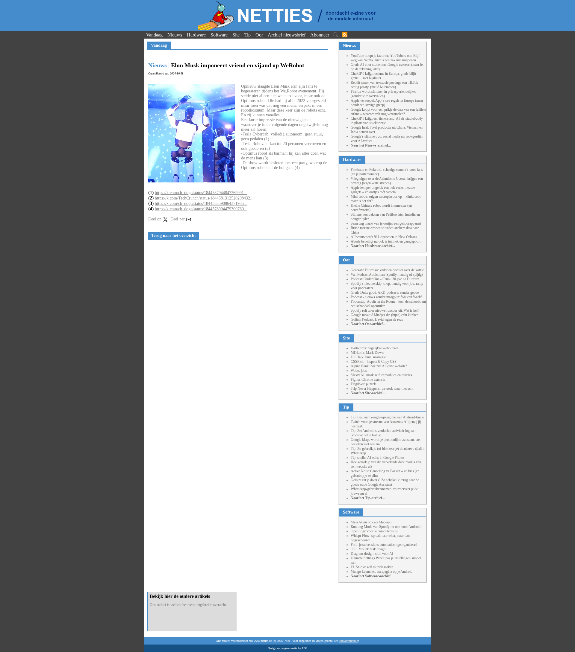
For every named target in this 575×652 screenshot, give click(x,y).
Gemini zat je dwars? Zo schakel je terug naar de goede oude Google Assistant (385, 482)
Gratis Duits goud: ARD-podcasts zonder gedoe (385, 292)
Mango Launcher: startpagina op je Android (381, 571)
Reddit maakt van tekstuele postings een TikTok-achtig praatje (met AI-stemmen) (385, 84)
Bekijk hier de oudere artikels (180, 596)
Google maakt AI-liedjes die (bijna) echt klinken (384, 315)
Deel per (178, 219)
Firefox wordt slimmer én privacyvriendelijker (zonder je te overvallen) (383, 93)
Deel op (155, 219)
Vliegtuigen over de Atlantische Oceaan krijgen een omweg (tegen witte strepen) (387, 180)
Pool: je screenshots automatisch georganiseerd (384, 545)
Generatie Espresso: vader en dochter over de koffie (387, 270)
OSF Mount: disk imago (368, 549)
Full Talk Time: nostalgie (368, 357)
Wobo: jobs (359, 370)
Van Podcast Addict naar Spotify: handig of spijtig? (387, 274)
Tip (247, 34)
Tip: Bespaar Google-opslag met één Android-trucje (387, 417)
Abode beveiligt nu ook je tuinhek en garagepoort (385, 241)
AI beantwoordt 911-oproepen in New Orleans (384, 237)
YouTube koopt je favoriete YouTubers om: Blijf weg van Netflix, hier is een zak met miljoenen (385, 58)
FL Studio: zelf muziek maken (372, 567)
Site (236, 34)
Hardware (196, 34)
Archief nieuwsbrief (286, 34)
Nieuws (174, 34)
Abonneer (319, 34)
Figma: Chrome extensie (368, 379)
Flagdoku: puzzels (363, 384)
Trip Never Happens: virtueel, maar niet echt (382, 388)
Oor (259, 34)
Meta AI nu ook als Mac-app (371, 522)
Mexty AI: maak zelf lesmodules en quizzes (381, 375)
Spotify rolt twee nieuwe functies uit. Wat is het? (385, 310)
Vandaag (154, 34)
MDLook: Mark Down (367, 353)
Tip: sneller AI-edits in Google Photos (378, 458)
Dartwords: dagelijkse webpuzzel (374, 348)
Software (219, 34)
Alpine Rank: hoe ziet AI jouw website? (379, 366)
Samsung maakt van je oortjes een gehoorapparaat (386, 223)
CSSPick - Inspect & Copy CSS (374, 361)
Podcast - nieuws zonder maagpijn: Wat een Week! (386, 297)
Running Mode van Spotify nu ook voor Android (385, 527)
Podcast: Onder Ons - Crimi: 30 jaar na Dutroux (385, 279)
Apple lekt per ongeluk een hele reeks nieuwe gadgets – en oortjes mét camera (383, 189)
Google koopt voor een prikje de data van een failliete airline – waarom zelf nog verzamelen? (388, 111)
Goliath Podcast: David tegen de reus (377, 319)
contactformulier (348, 640)
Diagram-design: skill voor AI (372, 554)
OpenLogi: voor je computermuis (374, 531)
